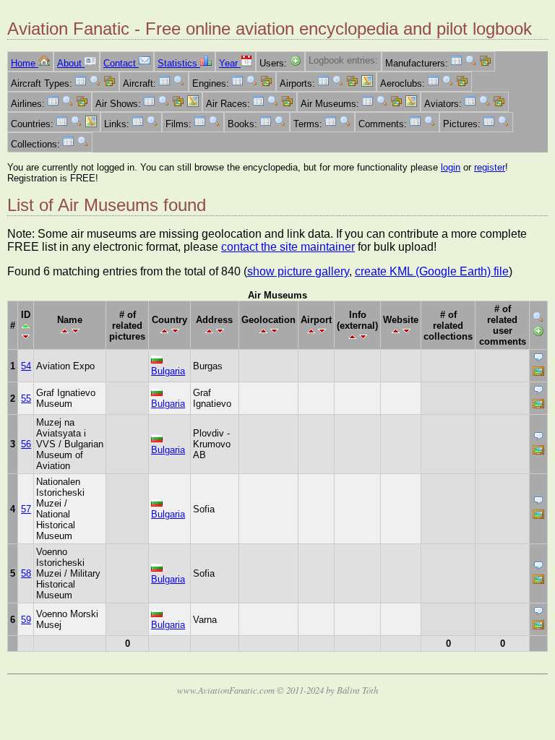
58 (26, 573)
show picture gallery (298, 271)
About (71, 63)
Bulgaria (168, 371)
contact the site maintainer (288, 247)
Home (24, 63)
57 (26, 509)
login (450, 167)
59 (26, 619)
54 (26, 366)
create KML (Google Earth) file (432, 271)
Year (230, 63)
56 (26, 444)
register (489, 167)
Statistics (179, 63)
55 (26, 398)
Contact (121, 63)
